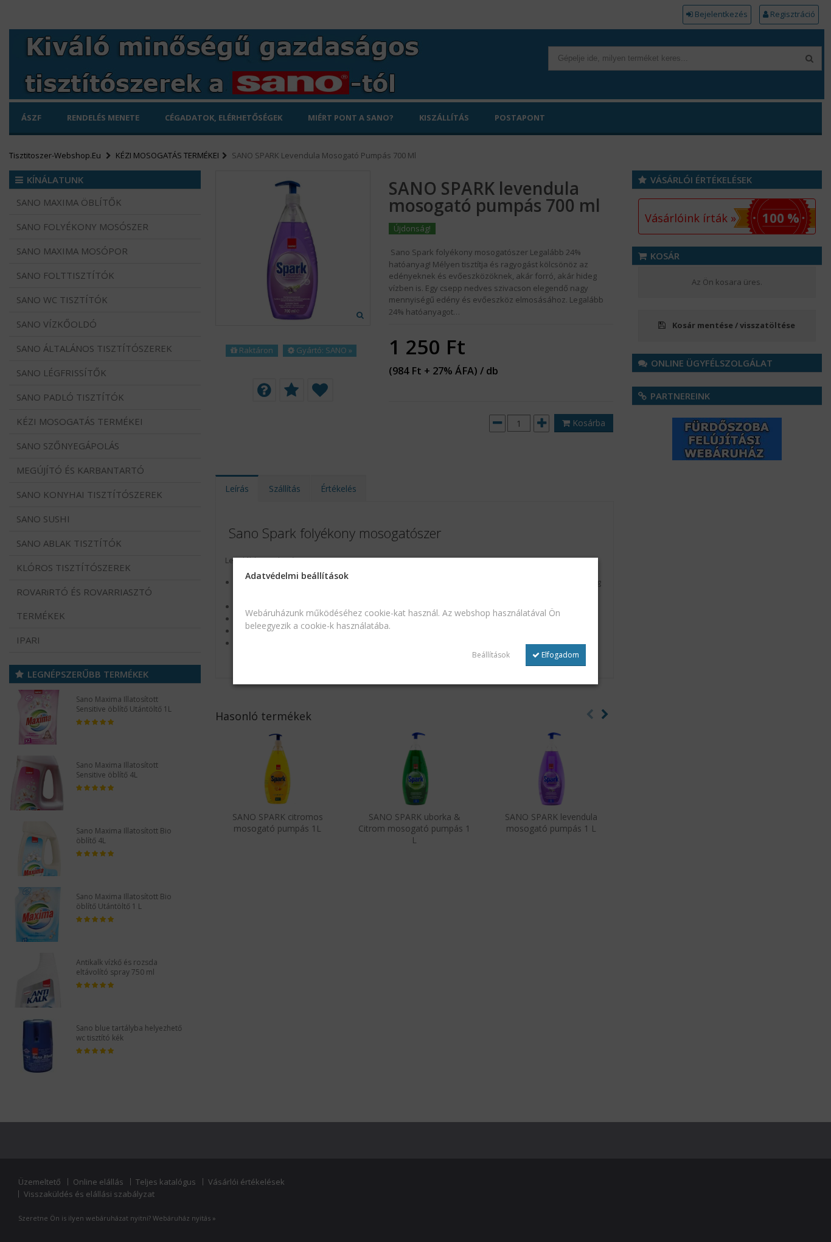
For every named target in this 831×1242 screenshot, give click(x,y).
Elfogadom (559, 655)
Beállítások (491, 655)
